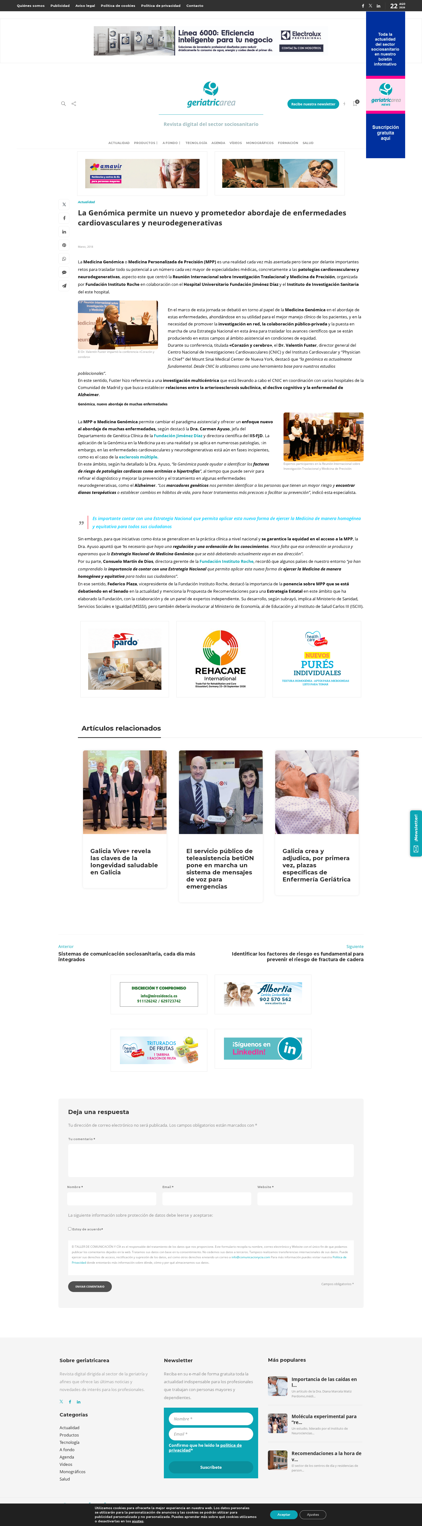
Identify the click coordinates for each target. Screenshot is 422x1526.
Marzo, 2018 (85, 246)
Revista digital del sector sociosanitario (211, 124)
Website (265, 1187)
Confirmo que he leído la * (205, 1448)
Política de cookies (118, 6)
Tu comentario (81, 1139)
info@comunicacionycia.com (251, 1257)
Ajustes (313, 1514)
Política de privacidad (160, 6)
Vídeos (236, 143)
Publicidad (60, 6)
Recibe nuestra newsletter (313, 104)
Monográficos (260, 143)
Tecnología (196, 143)
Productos (144, 143)
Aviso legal (85, 6)
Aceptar (283, 1514)
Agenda (218, 143)
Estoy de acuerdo (87, 1229)
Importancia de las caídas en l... (324, 1382)
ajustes (137, 1521)
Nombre (75, 1187)
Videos (66, 1464)
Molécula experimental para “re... (324, 1419)
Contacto (194, 6)
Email (168, 1187)
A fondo (170, 143)
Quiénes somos (31, 6)
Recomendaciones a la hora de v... (326, 1456)
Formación (288, 143)
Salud (308, 143)
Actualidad (119, 143)
